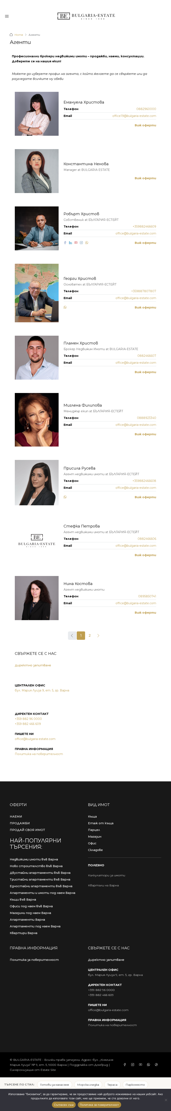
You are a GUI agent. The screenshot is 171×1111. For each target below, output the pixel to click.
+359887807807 (143, 291)
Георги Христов (80, 278)
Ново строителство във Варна (36, 866)
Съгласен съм (64, 1104)
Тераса (112, 1084)
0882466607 (146, 356)
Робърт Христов (81, 214)
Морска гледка (88, 1084)
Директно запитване (33, 665)
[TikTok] (157, 1065)
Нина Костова (78, 583)
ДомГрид (101, 1065)
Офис (92, 843)
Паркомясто (135, 1084)
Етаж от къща (100, 823)
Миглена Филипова (83, 405)
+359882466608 (144, 481)
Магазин (94, 836)
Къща (92, 816)
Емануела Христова (84, 102)
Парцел (94, 830)
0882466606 (147, 539)
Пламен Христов (81, 343)
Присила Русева (80, 468)
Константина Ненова (86, 164)
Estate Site (48, 1070)
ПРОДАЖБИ (20, 823)
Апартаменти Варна (27, 920)
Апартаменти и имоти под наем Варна (42, 893)
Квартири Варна (23, 933)
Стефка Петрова (82, 526)
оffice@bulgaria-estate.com (35, 739)
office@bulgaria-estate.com (136, 233)
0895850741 (147, 596)
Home (19, 34)
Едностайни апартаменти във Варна (41, 886)
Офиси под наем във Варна (31, 906)
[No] (166, 1100)
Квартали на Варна (103, 885)
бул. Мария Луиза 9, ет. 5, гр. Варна (42, 690)
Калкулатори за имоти (106, 875)
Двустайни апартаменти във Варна (40, 873)
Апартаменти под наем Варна (35, 926)
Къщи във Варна (23, 899)
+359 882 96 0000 (28, 719)
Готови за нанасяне (54, 1084)
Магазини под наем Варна (30, 913)
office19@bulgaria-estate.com (134, 116)
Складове (95, 850)
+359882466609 (144, 226)
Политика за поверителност (34, 960)
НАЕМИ (16, 816)
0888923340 (146, 418)
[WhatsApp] (87, 243)
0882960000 (146, 109)
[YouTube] (77, 243)
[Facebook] (66, 243)
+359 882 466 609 (28, 724)
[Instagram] (82, 243)
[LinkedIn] (71, 243)
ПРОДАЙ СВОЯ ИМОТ (27, 830)
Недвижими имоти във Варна (34, 859)
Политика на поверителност (39, 754)
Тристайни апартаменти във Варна (40, 879)
